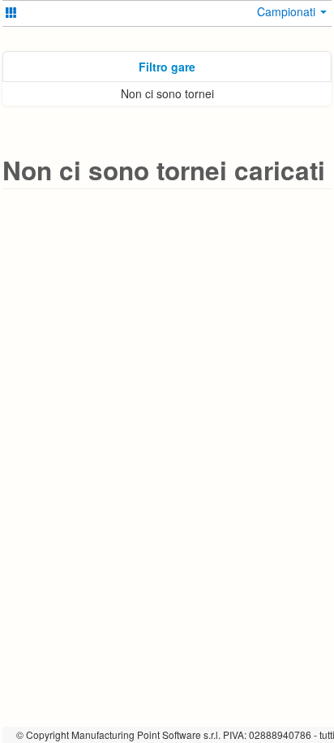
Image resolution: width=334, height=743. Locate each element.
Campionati (288, 11)
